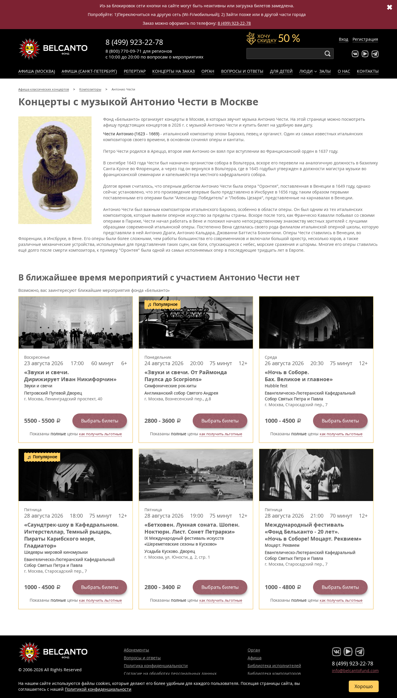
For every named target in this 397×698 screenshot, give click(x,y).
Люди (306, 71)
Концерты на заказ (173, 71)
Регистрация (365, 39)
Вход (343, 39)
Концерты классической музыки (53, 49)
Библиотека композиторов (274, 673)
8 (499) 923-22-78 (234, 23)
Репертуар (135, 71)
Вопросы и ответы (242, 71)
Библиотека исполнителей (274, 665)
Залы (325, 71)
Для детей (281, 71)
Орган (207, 71)
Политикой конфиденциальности (98, 689)
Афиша (255, 657)
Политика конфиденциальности (156, 665)
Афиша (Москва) (36, 71)
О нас (344, 71)
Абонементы (136, 650)
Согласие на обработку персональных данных (170, 673)
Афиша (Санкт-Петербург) (89, 71)
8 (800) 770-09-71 (123, 51)
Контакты (368, 71)
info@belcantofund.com (355, 670)
